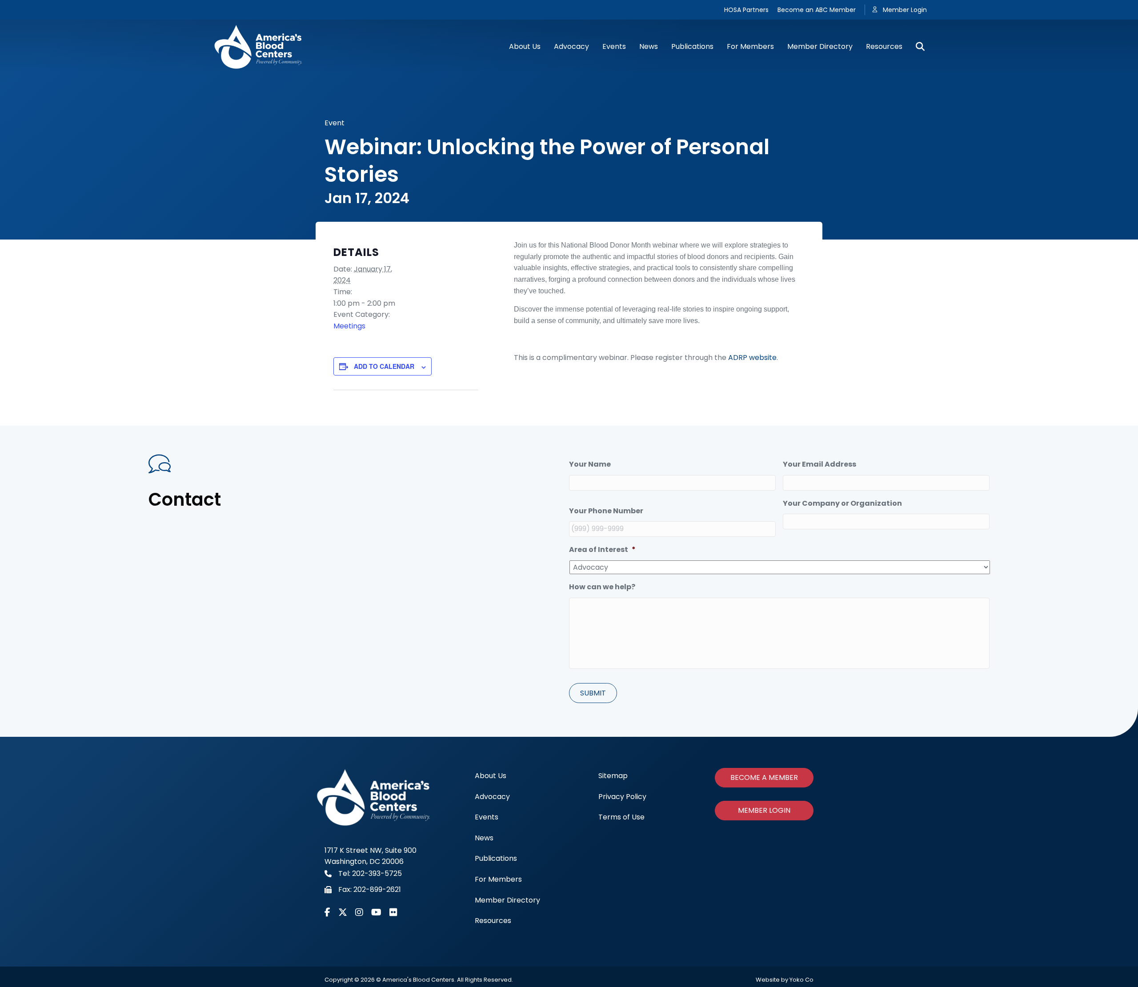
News (648, 46)
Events (614, 46)
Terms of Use (621, 817)
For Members (750, 46)
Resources (884, 46)
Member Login (905, 9)
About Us (525, 46)
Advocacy (571, 46)
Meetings (349, 326)
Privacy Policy (622, 796)
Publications (692, 46)
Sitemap (613, 776)
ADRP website (752, 357)
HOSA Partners (746, 9)
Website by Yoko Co (784, 979)
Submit (593, 693)
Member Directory (820, 46)
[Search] (917, 46)
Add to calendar (384, 366)
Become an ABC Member (816, 9)
